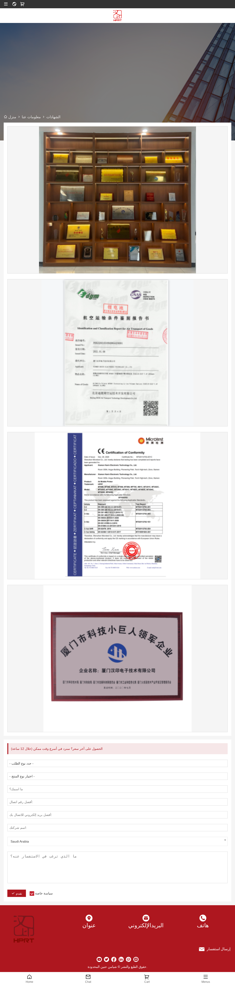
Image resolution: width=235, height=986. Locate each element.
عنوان (89, 925)
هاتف (203, 925)
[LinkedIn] (121, 959)
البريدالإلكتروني (146, 925)
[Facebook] (114, 959)
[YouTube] (99, 959)
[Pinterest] (128, 959)
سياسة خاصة (44, 893)
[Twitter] (106, 959)
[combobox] (117, 841)
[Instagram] (136, 959)
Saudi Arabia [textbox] (20, 841)
